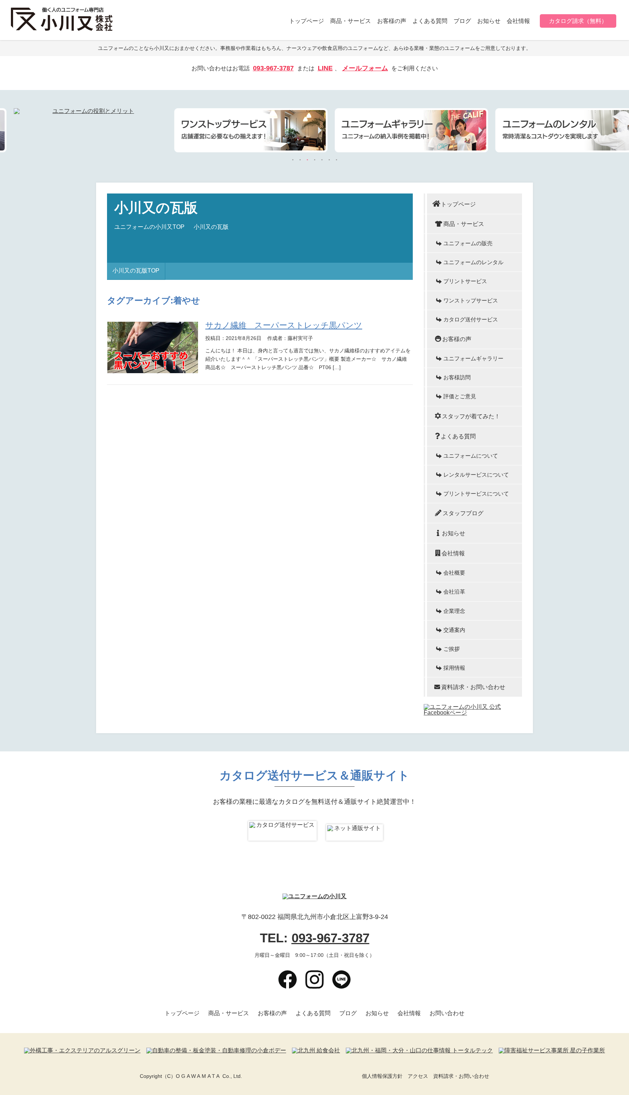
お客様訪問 (457, 377)
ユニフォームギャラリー (473, 358)
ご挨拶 (451, 649)
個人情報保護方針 (382, 1076)
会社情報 (518, 21)
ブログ (462, 21)
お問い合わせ (447, 1013)
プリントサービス (465, 281)
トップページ (306, 21)
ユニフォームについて (470, 456)
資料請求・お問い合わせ (473, 687)
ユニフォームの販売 (467, 243)
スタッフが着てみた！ (471, 416)
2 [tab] (299, 160)
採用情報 (454, 668)
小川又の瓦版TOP (135, 270)
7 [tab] (336, 160)
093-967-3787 (273, 68)
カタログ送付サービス (470, 319)
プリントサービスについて (476, 493)
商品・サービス (350, 21)
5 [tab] (321, 160)
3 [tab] (307, 160)
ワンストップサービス (470, 300)
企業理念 (454, 611)
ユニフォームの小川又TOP (149, 227)
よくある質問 (429, 21)
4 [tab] (314, 160)
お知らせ (489, 21)
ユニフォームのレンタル (473, 262)
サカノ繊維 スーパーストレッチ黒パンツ (283, 325)
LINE (325, 68)
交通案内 (454, 630)
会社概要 (454, 573)
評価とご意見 (459, 396)
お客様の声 (391, 21)
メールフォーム (365, 68)
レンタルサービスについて (476, 475)
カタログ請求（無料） (578, 21)
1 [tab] (292, 160)
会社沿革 (454, 591)
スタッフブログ (463, 513)
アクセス (418, 1076)
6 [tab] (329, 160)
